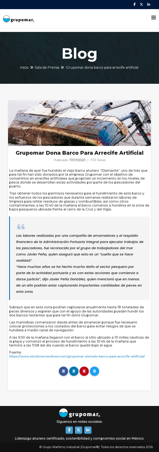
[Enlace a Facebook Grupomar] (69, 430)
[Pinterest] (84, 371)
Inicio (24, 67)
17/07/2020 (77, 160)
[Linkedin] (73, 371)
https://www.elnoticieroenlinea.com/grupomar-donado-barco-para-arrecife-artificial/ (77, 356)
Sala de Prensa (47, 67)
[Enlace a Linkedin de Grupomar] (88, 430)
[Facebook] (63, 371)
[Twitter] (94, 371)
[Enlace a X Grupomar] (78, 430)
